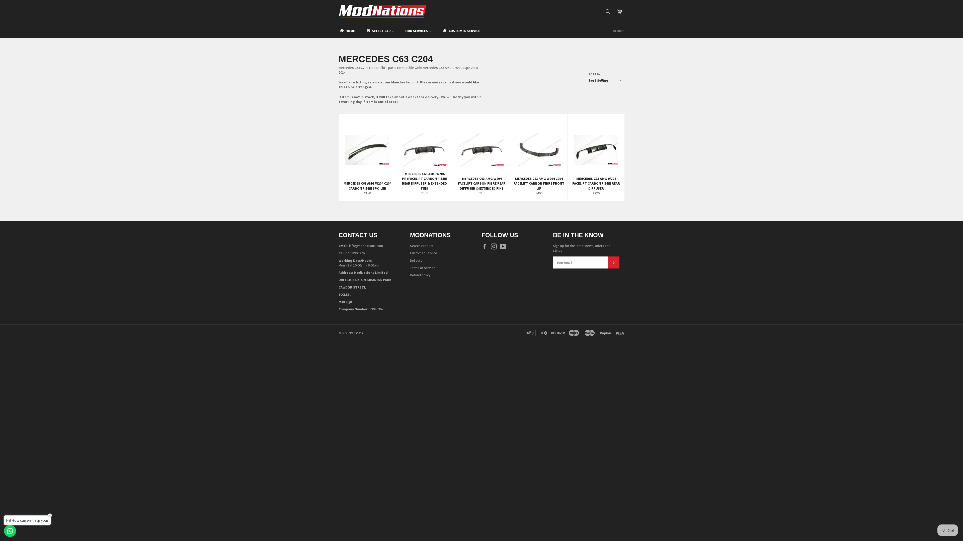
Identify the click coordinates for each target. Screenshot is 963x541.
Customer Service (423, 253)
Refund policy (420, 275)
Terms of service (422, 267)
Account (618, 31)
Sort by (594, 74)
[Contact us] (10, 531)
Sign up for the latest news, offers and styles (581, 248)
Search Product (421, 245)
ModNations (356, 333)
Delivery (416, 260)
